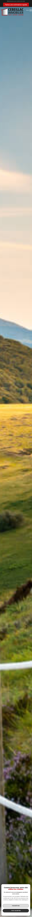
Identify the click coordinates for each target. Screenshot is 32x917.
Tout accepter (16, 910)
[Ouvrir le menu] (30, 10)
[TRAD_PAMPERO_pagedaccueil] (12, 15)
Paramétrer (16, 905)
